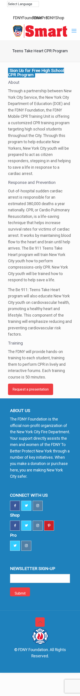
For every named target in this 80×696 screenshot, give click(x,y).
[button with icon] (15, 506)
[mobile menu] (74, 31)
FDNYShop (55, 17)
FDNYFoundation (27, 17)
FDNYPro (40, 17)
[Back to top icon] (40, 622)
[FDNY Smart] (40, 31)
